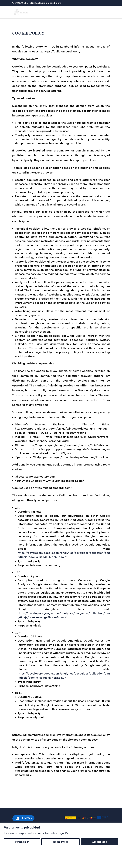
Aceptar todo (99, 841)
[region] (61, 835)
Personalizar (22, 841)
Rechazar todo (60, 841)
